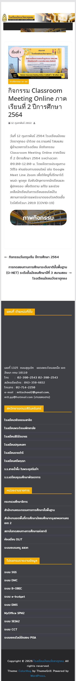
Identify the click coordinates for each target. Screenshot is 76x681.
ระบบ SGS (10, 572)
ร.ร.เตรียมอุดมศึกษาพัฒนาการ (22, 477)
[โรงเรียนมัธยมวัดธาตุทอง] (38, 15)
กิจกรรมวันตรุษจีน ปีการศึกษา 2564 (34, 257)
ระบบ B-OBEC (13, 588)
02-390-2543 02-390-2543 (38, 377)
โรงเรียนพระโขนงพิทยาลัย (19, 428)
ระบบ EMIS (11, 605)
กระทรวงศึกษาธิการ (16, 502)
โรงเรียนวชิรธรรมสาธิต (18, 420)
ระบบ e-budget (14, 596)
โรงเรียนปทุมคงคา (15, 444)
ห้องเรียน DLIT (13, 539)
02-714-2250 (25, 387)
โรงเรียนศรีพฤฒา (14, 461)
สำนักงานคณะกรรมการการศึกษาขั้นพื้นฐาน (29, 510)
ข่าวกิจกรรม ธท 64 (18, 81)
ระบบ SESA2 (12, 621)
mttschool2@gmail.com (33, 392)
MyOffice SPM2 (14, 613)
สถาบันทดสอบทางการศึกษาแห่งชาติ (25, 531)
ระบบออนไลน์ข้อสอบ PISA (20, 637)
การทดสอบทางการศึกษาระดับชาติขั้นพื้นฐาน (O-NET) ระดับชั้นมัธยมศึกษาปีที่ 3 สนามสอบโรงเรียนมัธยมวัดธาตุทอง (36, 273)
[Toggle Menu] (43, 30)
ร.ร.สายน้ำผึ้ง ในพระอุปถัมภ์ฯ (21, 469)
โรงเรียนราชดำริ (14, 453)
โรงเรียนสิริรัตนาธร (15, 436)
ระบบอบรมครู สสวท (16, 548)
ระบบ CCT (10, 629)
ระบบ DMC (11, 580)
